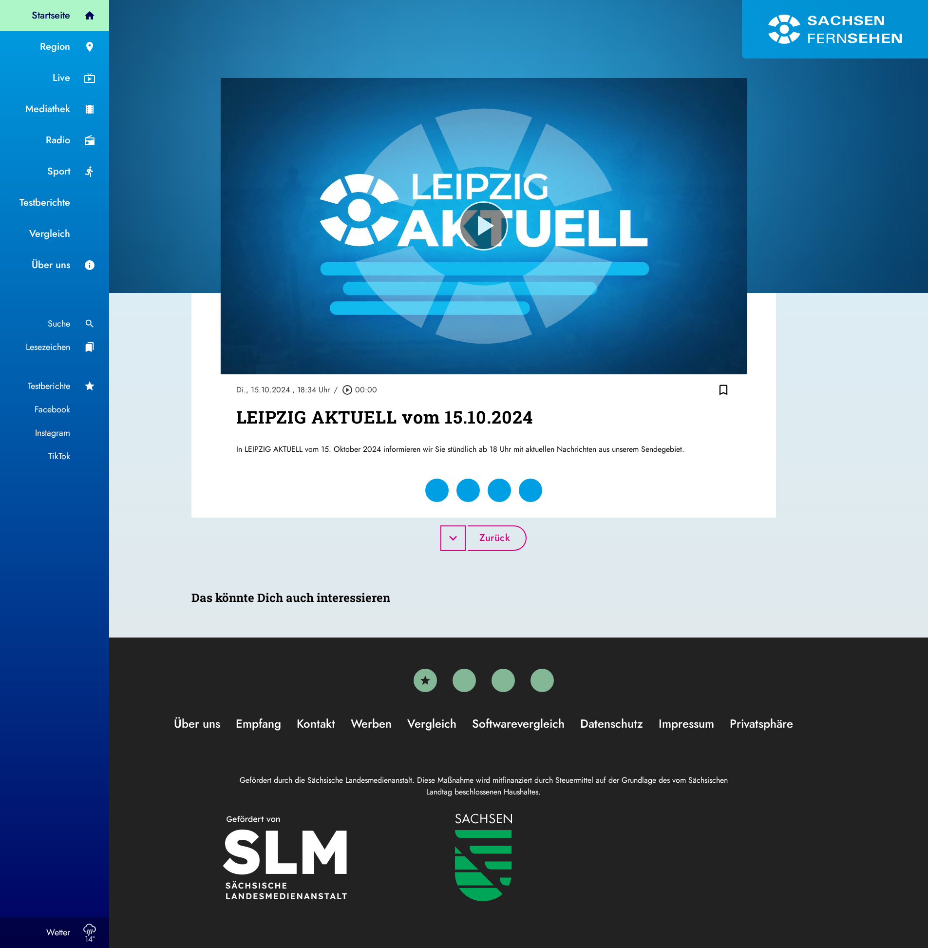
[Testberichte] (425, 680)
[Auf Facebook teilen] (437, 490)
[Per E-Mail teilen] (530, 490)
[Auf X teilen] (468, 490)
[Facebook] (464, 680)
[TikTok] (542, 680)
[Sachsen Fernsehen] (835, 29)
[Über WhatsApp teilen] (499, 490)
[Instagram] (503, 680)
